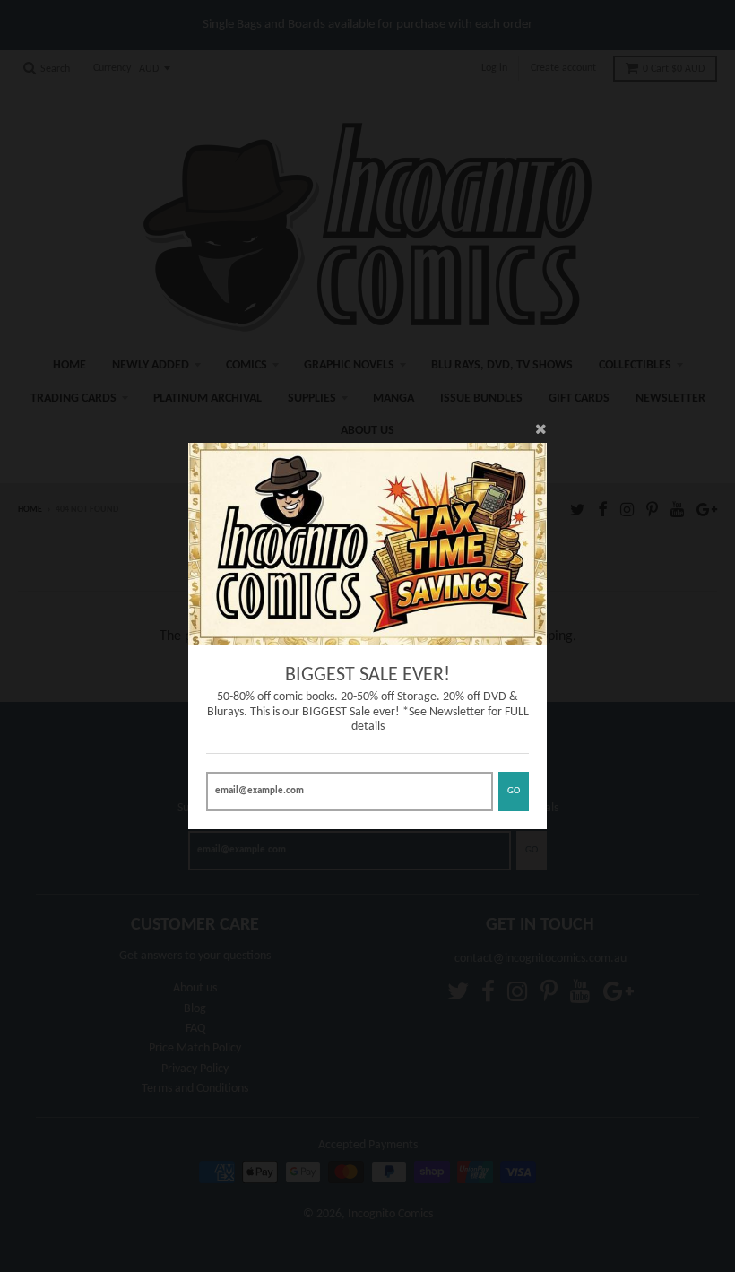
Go (513, 791)
